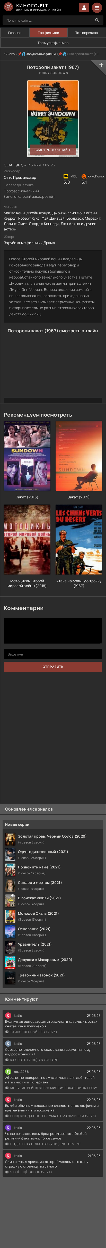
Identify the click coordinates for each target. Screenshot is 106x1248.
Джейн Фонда (38, 212)
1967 (18, 165)
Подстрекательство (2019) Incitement (45, 1144)
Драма (49, 242)
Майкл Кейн (14, 212)
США (8, 165)
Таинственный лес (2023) (33, 1032)
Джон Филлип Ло (67, 212)
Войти (84, 7)
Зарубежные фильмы (22, 242)
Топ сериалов (86, 32)
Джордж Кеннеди (44, 223)
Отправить (53, 667)
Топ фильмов (48, 32)
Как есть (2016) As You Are (34, 1060)
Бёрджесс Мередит (83, 218)
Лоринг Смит (15, 223)
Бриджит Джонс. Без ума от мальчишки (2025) (53, 1116)
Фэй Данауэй (53, 218)
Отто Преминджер (20, 177)
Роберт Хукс (29, 218)
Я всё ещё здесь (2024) (31, 1172)
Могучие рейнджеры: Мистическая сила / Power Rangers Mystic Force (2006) (55, 1088)
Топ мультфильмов (53, 42)
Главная (14, 32)
